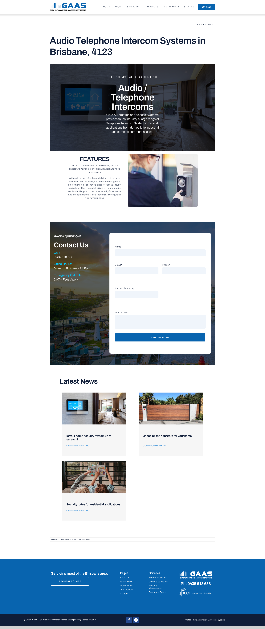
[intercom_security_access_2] (94, 393)
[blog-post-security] (94, 462)
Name (119, 247)
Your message (122, 312)
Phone (166, 265)
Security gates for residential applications (93, 504)
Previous (201, 24)
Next (210, 24)
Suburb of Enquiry (124, 288)
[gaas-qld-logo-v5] (68, 4)
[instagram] (136, 620)
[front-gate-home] (171, 393)
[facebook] (129, 620)
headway (55, 539)
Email (118, 265)
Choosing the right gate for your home (167, 435)
